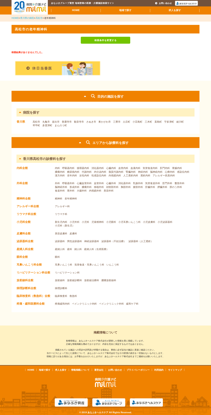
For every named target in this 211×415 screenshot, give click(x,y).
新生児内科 (61, 222)
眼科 (57, 256)
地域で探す (125, 10)
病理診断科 (61, 288)
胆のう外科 (176, 187)
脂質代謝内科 (116, 171)
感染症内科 (183, 171)
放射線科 (60, 280)
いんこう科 (112, 264)
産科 (69, 249)
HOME (76, 10)
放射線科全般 (25, 280)
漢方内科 (60, 175)
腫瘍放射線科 (108, 280)
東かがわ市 (104, 121)
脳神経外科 (61, 187)
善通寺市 (67, 121)
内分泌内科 (100, 171)
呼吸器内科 (68, 168)
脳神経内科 (156, 171)
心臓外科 (111, 183)
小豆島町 (137, 121)
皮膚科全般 (24, 233)
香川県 (21, 121)
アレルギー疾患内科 (164, 175)
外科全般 (22, 183)
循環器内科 (83, 168)
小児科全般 (24, 221)
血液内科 (135, 168)
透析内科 (145, 175)
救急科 (73, 296)
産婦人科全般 (25, 249)
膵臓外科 (162, 187)
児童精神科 (97, 222)
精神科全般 (24, 198)
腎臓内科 (131, 171)
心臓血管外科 (84, 183)
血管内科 (123, 168)
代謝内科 (87, 171)
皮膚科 (73, 233)
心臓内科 (111, 168)
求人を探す (175, 10)
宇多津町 (169, 121)
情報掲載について (80, 370)
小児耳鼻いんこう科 (129, 222)
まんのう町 (61, 125)
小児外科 (74, 222)
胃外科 (71, 190)
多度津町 (47, 125)
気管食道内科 (150, 168)
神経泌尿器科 (91, 241)
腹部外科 (138, 187)
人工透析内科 (130, 175)
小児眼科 (111, 222)
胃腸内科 (177, 168)
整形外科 (179, 183)
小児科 (85, 222)
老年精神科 (71, 198)
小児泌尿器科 (165, 222)
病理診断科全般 (26, 288)
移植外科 (99, 187)
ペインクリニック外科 (111, 303)
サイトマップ (175, 370)
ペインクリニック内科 (84, 303)
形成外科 (74, 187)
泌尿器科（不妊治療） (113, 241)
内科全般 (22, 168)
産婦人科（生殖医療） (96, 249)
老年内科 (72, 175)
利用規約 (159, 370)
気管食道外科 (152, 183)
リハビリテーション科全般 (33, 272)
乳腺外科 (138, 183)
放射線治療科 (91, 280)
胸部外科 (126, 187)
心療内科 (170, 171)
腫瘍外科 (87, 187)
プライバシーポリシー (138, 370)
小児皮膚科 (149, 222)
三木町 (148, 121)
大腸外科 (82, 190)
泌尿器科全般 (25, 241)
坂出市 (56, 121)
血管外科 (99, 183)
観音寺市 (79, 121)
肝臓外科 (150, 187)
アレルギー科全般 (28, 206)
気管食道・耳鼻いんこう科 (89, 264)
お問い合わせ (165, 3)
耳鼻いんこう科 (63, 264)
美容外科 (109, 190)
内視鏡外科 (95, 190)
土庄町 (126, 121)
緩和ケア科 (132, 303)
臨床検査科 (61, 296)
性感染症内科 (98, 175)
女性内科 (84, 175)
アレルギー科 (62, 206)
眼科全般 (22, 256)
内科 (57, 168)
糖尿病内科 (73, 171)
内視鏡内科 (115, 175)
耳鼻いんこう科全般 (29, 264)
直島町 (158, 121)
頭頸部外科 (112, 187)
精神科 (58, 198)
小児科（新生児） (65, 225)
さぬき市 (91, 121)
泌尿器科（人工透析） (140, 241)
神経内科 (143, 171)
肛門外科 (167, 183)
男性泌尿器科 (74, 241)
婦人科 (78, 249)
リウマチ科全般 (26, 214)
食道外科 (60, 190)
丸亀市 (46, 121)
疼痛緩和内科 (62, 303)
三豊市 (117, 121)
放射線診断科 (74, 280)
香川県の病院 (27, 18)
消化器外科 (124, 183)
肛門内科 (165, 168)
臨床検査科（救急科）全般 (33, 295)
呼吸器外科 (68, 183)
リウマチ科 (61, 214)
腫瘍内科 (60, 171)
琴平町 (36, 125)
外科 (57, 183)
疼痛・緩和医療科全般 (31, 303)
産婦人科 (60, 249)
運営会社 (99, 370)
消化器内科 (97, 168)
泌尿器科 (60, 241)
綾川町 (180, 121)
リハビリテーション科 (67, 272)
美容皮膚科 (61, 233)
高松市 (39, 18)
